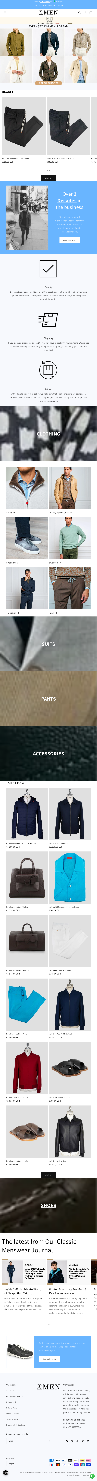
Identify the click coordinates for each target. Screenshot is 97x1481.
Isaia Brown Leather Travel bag (17, 970)
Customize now (49, 1359)
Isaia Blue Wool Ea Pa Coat (59, 843)
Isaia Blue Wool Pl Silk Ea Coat (60, 1034)
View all (48, 178)
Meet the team (69, 240)
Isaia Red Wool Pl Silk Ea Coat (17, 1097)
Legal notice (87, 1475)
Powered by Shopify (34, 1472)
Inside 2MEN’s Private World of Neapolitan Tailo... (22, 1291)
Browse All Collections (15, 1425)
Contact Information (14, 1396)
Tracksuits (11, 612)
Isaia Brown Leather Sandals (17, 1161)
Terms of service (72, 1472)
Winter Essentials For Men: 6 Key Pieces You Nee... (68, 1291)
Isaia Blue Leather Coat (57, 1161)
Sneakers (11, 562)
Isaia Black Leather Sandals (59, 1097)
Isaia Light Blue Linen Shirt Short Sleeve (64, 907)
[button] (5, 12)
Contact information (73, 1475)
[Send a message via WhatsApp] (92, 1476)
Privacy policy (60, 1472)
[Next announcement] (92, 6)
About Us (10, 1390)
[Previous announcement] (5, 6)
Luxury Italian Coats (59, 512)
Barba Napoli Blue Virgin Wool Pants (15, 159)
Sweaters (53, 562)
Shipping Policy (12, 1413)
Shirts (9, 512)
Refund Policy (12, 1408)
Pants (52, 612)
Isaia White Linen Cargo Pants (60, 970)
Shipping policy (85, 1472)
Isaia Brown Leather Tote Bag (17, 907)
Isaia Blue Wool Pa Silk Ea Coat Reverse (20, 843)
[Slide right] (54, 171)
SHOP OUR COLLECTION (48, 83)
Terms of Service (13, 1419)
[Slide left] (43, 171)
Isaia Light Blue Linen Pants (16, 1034)
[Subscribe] (49, 1441)
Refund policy (48, 1472)
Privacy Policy (11, 1402)
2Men (26, 1472)
